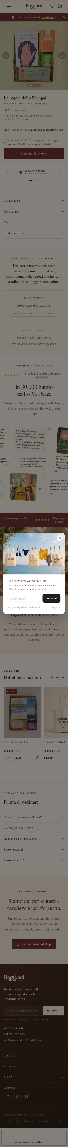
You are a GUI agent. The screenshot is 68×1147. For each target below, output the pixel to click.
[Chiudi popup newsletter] (60, 538)
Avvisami (51, 598)
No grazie (55, 607)
